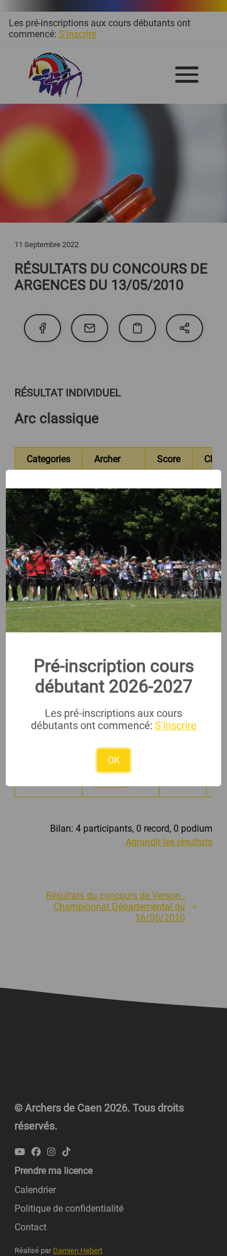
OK (114, 760)
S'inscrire (176, 725)
